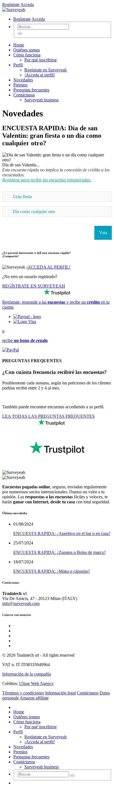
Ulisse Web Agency (36, 683)
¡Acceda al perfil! (39, 74)
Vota (103, 232)
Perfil (18, 64)
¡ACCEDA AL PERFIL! (48, 267)
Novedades (23, 80)
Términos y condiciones (23, 693)
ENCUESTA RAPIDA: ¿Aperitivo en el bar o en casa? (61, 533)
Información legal (60, 693)
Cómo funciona (26, 54)
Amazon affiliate (34, 698)
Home (18, 44)
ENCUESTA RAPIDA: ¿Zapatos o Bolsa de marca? (59, 552)
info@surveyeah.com (21, 603)
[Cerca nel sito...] (20, 33)
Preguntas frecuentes (31, 90)
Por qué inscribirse (40, 60)
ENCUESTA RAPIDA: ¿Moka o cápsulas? (51, 571)
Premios (20, 84)
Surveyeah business (41, 100)
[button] (61, 197)
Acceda (27, 4)
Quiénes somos (26, 50)
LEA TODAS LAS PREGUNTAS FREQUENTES (48, 416)
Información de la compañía (26, 674)
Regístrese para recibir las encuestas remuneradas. (46, 180)
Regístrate (11, 4)
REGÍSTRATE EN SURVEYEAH (33, 286)
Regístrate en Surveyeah (45, 70)
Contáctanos (24, 94)
